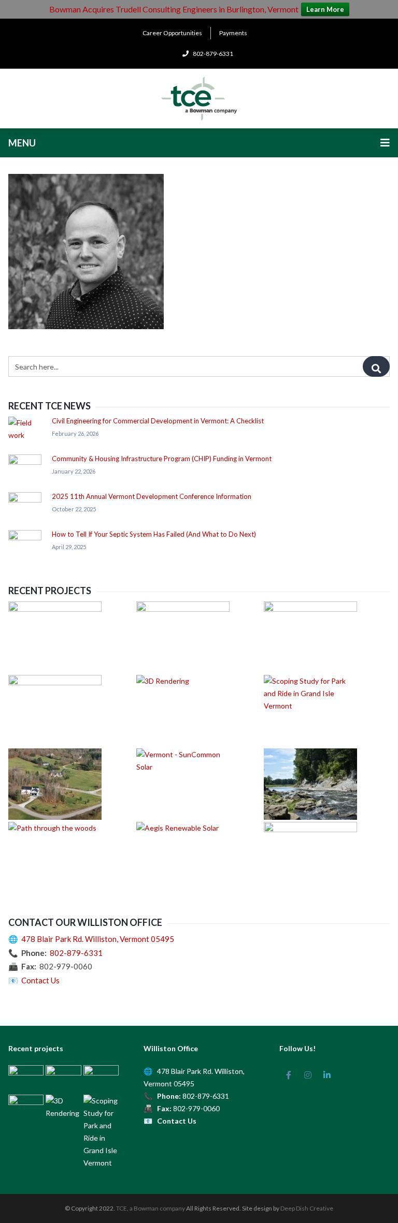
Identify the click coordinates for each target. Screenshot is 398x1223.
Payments (233, 33)
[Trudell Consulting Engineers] (199, 99)
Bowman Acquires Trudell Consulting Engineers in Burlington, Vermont (173, 9)
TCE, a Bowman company (150, 1208)
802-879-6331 (76, 952)
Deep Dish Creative (306, 1208)
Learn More (325, 9)
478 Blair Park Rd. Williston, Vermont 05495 (97, 939)
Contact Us (40, 980)
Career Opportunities (172, 33)
